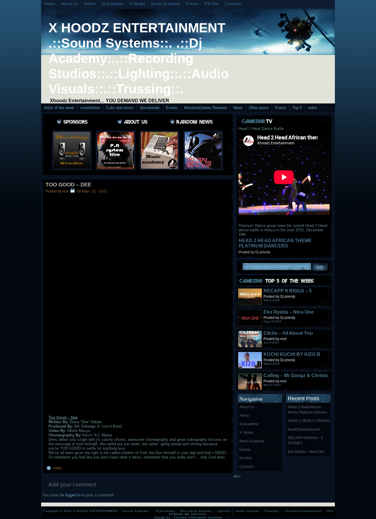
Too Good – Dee (68, 184)
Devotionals (150, 108)
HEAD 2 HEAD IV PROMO (309, 421)
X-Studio (137, 3)
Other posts (259, 108)
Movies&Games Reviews (205, 108)
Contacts (233, 3)
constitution (90, 108)
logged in (72, 495)
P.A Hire (211, 3)
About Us (69, 3)
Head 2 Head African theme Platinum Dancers (275, 243)
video (312, 108)
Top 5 (297, 108)
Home (49, 3)
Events (192, 3)
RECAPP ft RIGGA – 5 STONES (305, 440)
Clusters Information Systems (198, 517)
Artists (89, 3)
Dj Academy (112, 3)
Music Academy (165, 3)
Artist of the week (59, 108)
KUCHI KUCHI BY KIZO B (291, 354)
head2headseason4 (304, 429)
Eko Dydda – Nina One (288, 311)
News (238, 108)
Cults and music (120, 108)
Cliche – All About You (288, 333)
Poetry (280, 108)
